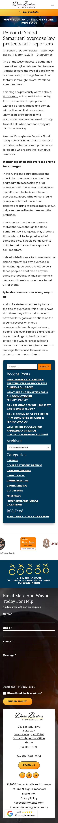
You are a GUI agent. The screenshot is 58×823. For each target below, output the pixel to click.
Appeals (12, 460)
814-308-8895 (30, 12)
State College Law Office (29, 738)
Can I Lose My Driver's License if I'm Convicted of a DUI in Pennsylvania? (28, 418)
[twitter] (29, 775)
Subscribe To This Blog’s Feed (28, 516)
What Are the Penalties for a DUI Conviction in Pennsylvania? (27, 396)
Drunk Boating (17, 480)
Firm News (14, 495)
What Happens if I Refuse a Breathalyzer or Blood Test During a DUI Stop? (27, 383)
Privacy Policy (26, 687)
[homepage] (29, 718)
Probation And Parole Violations (22, 502)
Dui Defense (15, 490)
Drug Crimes (45, 55)
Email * (7, 627)
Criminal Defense (19, 470)
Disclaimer (9, 687)
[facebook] (22, 775)
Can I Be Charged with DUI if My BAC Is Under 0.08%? (29, 407)
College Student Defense (24, 465)
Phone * (8, 641)
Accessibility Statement (29, 803)
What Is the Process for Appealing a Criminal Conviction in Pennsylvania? (27, 430)
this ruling (12, 174)
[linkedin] (36, 775)
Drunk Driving (17, 485)
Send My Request (18, 701)
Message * (9, 655)
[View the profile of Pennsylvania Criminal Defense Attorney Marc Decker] (25, 544)
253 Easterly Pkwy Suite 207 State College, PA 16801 (29, 730)
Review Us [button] (29, 765)
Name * (7, 614)
